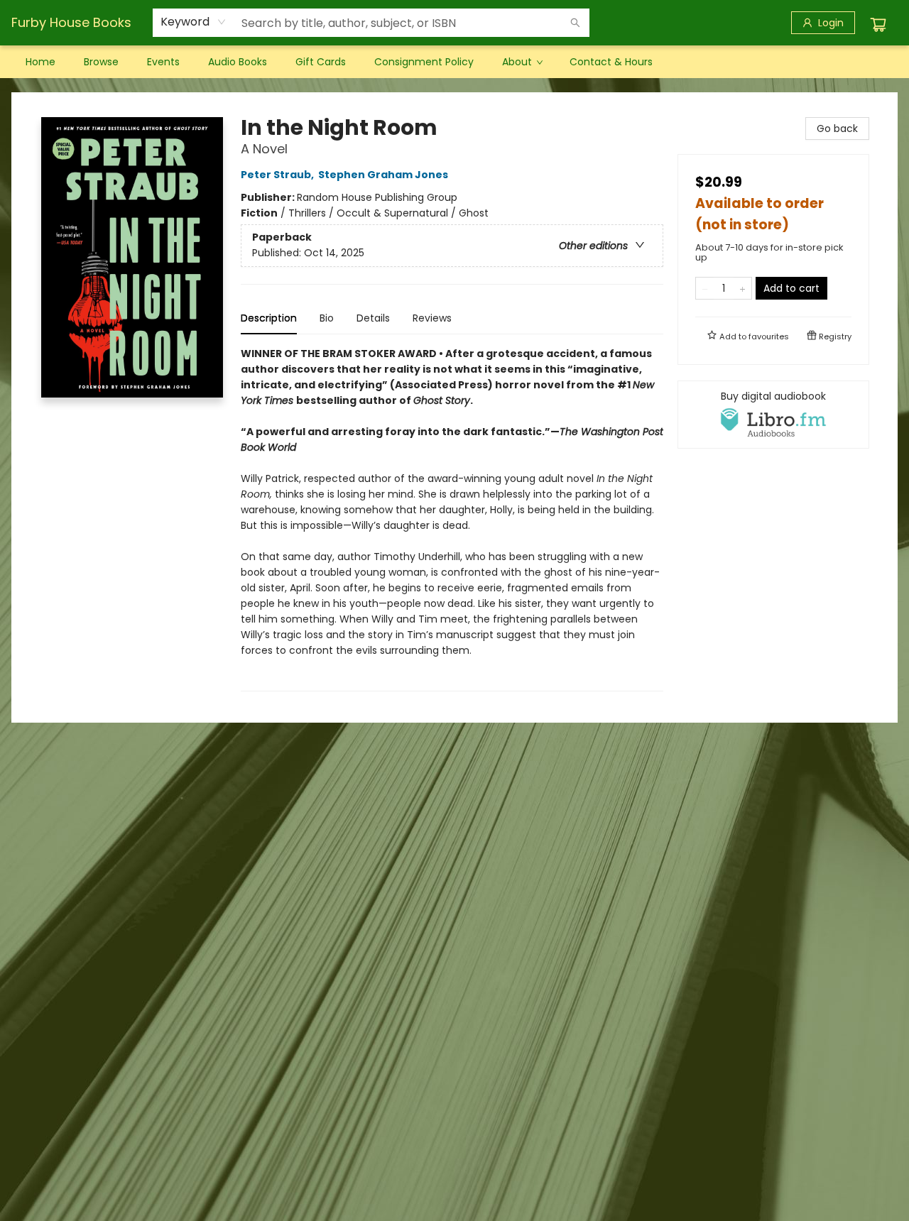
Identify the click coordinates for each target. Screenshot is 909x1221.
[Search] (575, 23)
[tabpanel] (452, 518)
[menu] (454, 61)
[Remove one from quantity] (705, 288)
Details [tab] (373, 318)
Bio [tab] (327, 318)
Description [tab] (269, 318)
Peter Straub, (278, 175)
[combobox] (193, 22)
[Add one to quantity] (742, 288)
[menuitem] (40, 61)
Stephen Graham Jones (383, 175)
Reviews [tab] (432, 318)
